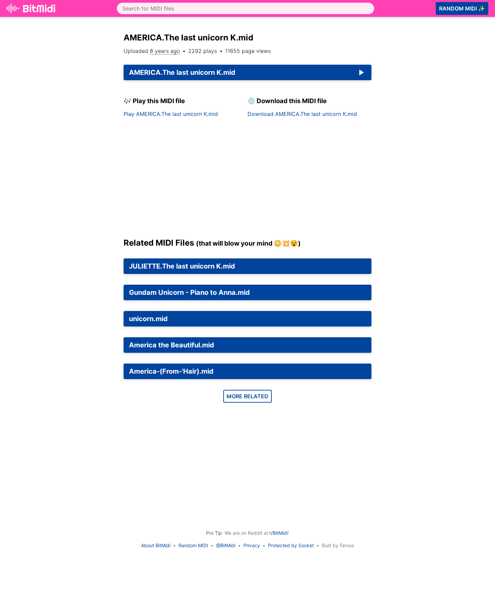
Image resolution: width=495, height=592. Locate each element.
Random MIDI (193, 545)
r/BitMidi (278, 533)
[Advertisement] (247, 180)
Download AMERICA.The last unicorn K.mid (302, 114)
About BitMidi (155, 545)
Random (462, 8)
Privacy (251, 545)
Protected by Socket (291, 545)
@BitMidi (225, 545)
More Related (247, 396)
